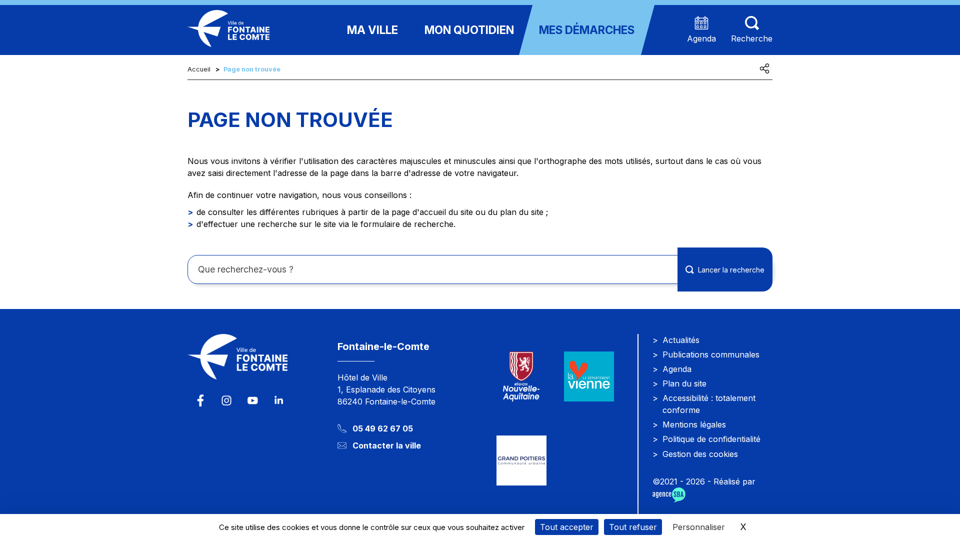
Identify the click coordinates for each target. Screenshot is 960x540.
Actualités (681, 340)
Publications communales (711, 355)
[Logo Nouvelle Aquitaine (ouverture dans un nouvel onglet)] (521, 376)
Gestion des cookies (700, 454)
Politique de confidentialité (711, 439)
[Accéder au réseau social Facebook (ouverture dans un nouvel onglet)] (200, 400)
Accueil (199, 69)
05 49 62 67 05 (382, 429)
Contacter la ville (386, 445)
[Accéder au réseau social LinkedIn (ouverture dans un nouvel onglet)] (278, 400)
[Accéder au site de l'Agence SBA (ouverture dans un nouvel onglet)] (669, 495)
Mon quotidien (469, 29)
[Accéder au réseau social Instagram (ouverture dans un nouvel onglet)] (226, 400)
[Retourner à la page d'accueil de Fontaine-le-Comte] (255, 363)
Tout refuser (633, 527)
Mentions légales (694, 425)
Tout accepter (567, 527)
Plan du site (684, 383)
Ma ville (372, 29)
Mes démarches (586, 29)
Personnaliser (698, 527)
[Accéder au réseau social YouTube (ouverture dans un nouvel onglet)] (252, 400)
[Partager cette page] (764, 68)
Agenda (677, 369)
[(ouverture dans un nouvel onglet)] (588, 376)
